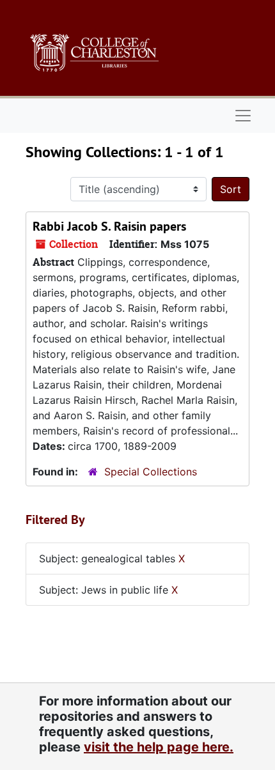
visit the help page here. (158, 747)
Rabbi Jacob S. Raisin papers (109, 226)
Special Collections (150, 471)
